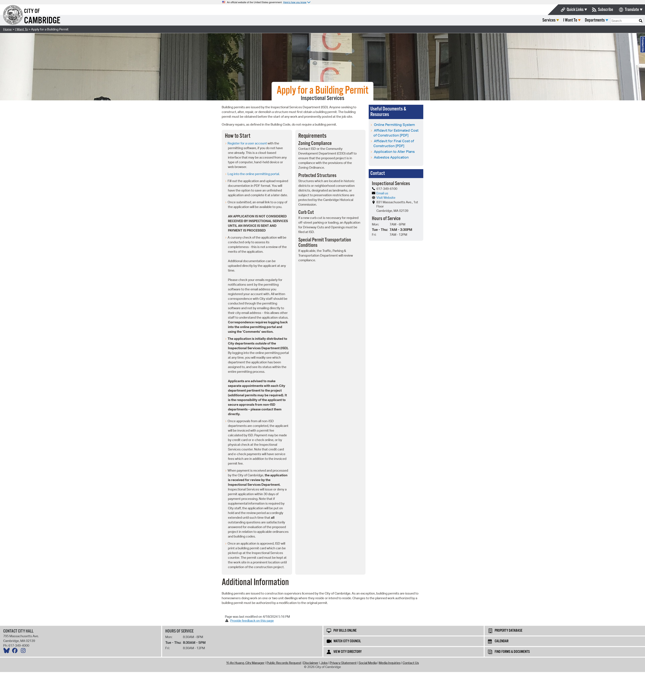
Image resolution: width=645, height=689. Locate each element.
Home (7, 29)
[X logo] (7, 651)
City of (32, 11)
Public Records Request (284, 663)
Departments (595, 20)
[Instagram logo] (24, 651)
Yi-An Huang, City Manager (245, 663)
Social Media (368, 663)
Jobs (324, 663)
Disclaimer (310, 663)
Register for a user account (247, 143)
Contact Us (411, 663)
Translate (632, 9)
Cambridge (42, 20)
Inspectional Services (322, 98)
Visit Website (385, 198)
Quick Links (575, 9)
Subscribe (605, 9)
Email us (382, 193)
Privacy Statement (343, 663)
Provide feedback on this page (252, 621)
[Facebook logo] (15, 651)
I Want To (570, 20)
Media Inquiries (390, 663)
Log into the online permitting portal (253, 174)
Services (548, 20)
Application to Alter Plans (394, 151)
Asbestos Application (391, 157)
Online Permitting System (394, 124)
